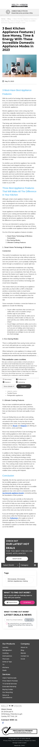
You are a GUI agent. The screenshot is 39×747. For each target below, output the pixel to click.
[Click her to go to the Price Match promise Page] (19, 730)
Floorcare (5, 659)
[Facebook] (3, 723)
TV (3, 664)
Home (3, 19)
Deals (4, 670)
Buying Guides (7, 689)
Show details (8, 386)
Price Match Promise (10, 681)
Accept (23, 386)
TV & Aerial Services (9, 684)
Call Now (28, 602)
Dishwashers (7, 656)
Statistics (7, 382)
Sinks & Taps (7, 662)
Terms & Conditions (18, 740)
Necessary (8, 379)
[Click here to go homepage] (19, 4)
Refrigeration (7, 650)
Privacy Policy (7, 740)
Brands (23, 653)
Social (23, 659)
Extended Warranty (9, 686)
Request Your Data (29, 740)
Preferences (22, 379)
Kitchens (5, 667)
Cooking (5, 653)
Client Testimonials (9, 678)
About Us (24, 647)
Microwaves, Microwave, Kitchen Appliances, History (18, 580)
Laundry (5, 647)
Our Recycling (7, 692)
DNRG (23, 745)
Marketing (21, 382)
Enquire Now (13, 602)
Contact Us (25, 656)
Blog (9, 19)
